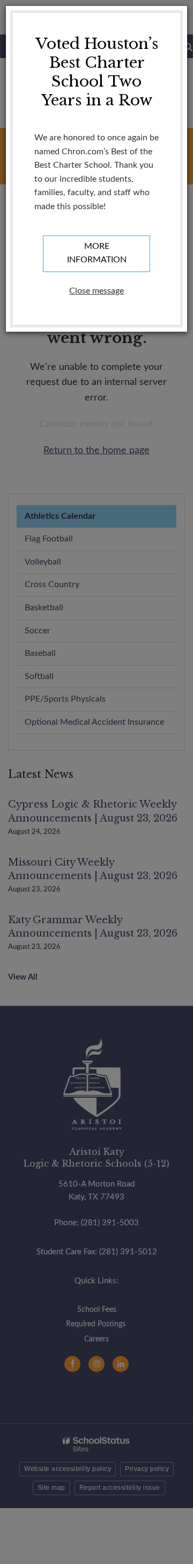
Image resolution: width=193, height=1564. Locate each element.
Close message (96, 291)
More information (97, 253)
